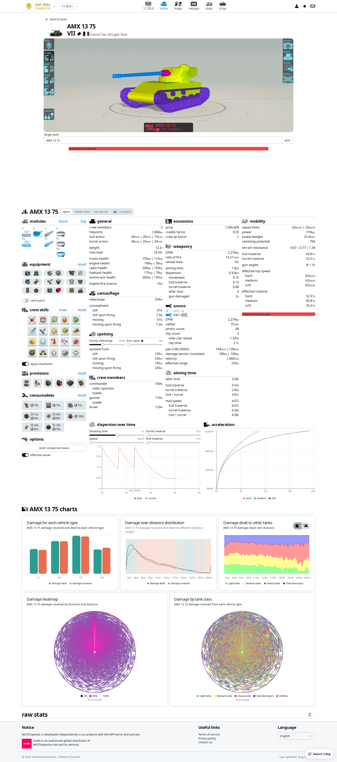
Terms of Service (209, 734)
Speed (93, 438)
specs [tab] (66, 211)
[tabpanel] (168, 468)
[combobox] (39, 6)
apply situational (41, 364)
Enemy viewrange (101, 340)
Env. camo (133, 340)
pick (287, 140)
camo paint (37, 300)
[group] (32, 273)
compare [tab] (124, 211)
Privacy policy (207, 738)
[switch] (25, 300)
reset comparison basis (54, 448)
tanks (164, 8)
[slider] (102, 344)
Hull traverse (154, 438)
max (63, 309)
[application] (145, 473)
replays (194, 8)
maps (178, 8)
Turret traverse (155, 431)
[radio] (27, 273)
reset (82, 264)
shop (222, 8)
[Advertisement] (168, 177)
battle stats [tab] (82, 211)
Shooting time (98, 431)
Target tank (51, 134)
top (83, 221)
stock (63, 221)
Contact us (205, 742)
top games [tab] (101, 211)
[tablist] (97, 211)
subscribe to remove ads (82, 148)
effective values (40, 455)
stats (209, 8)
